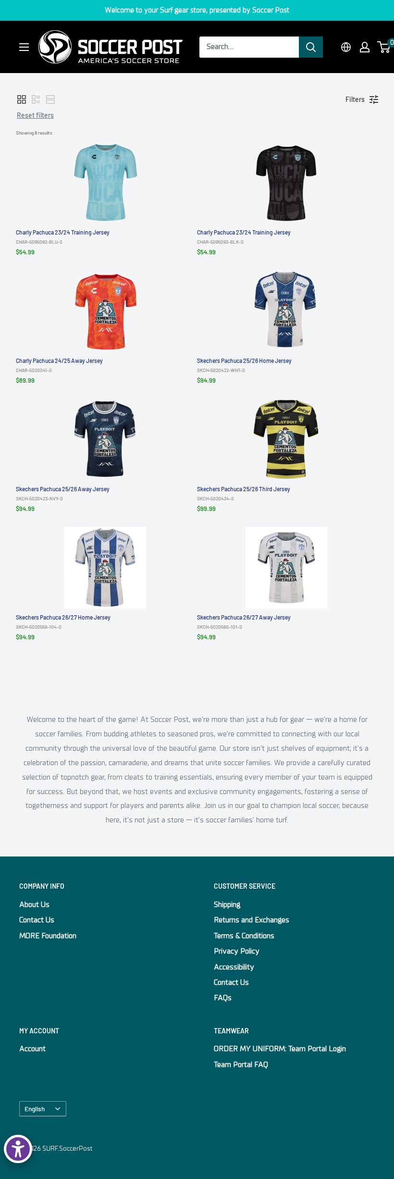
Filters (355, 99)
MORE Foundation (47, 935)
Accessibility (234, 967)
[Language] (346, 47)
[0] (384, 47)
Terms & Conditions (244, 935)
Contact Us (36, 920)
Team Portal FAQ (241, 1064)
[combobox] (249, 47)
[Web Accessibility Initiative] (18, 1149)
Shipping (227, 904)
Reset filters (35, 115)
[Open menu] (24, 47)
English (35, 1109)
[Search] (311, 47)
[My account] (364, 47)
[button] (21, 99)
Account (32, 1048)
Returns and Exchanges (251, 920)
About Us (34, 904)
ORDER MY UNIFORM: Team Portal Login (280, 1048)
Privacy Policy (236, 951)
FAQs (223, 997)
